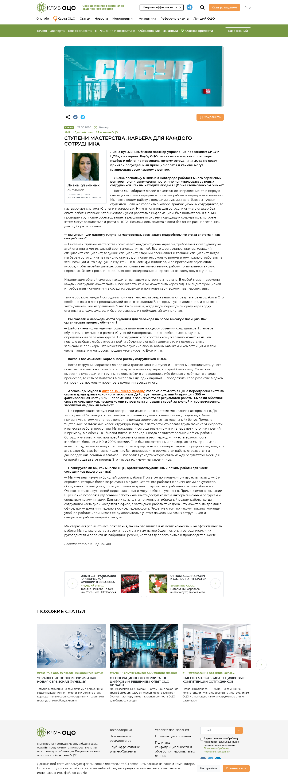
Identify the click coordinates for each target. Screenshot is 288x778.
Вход (248, 7)
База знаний (238, 31)
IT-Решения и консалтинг (115, 31)
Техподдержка (121, 730)
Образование (149, 31)
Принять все (236, 768)
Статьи (85, 18)
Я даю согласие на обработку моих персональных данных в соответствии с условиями (221, 745)
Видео (42, 31)
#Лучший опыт (83, 132)
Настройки (208, 768)
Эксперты (57, 31)
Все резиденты (80, 31)
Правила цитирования (173, 736)
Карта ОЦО (66, 18)
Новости (101, 18)
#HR (67, 132)
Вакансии (170, 31)
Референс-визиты (174, 18)
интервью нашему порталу (123, 391)
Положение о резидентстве (120, 738)
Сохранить (212, 117)
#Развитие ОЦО (107, 132)
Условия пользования (172, 730)
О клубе (42, 18)
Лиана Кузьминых (83, 185)
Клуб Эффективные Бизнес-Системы (125, 749)
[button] (261, 665)
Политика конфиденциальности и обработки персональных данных (175, 749)
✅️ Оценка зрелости (197, 31)
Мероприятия (123, 18)
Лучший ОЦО (204, 18)
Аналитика (147, 18)
